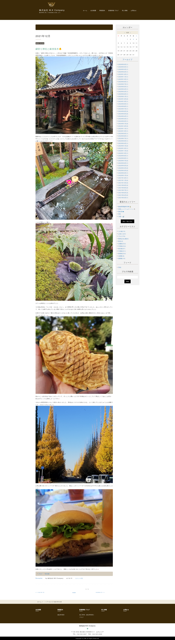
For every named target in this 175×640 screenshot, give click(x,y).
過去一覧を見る (127, 221)
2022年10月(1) (123, 153)
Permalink (39, 578)
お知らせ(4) (122, 234)
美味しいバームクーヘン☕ (126, 209)
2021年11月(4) (123, 180)
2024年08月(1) (123, 106)
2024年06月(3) (123, 111)
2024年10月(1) (123, 101)
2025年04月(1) (123, 89)
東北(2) (120, 241)
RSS (119, 267)
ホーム (85, 10)
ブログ (40, 574)
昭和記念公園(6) (123, 239)
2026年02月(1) (123, 72)
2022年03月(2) (123, 170)
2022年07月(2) (123, 160)
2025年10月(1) (123, 79)
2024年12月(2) (123, 99)
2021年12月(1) (123, 178)
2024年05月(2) (123, 114)
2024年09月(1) (123, 104)
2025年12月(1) (123, 74)
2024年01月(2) (123, 123)
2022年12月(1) (123, 148)
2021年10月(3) (123, 183)
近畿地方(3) (122, 244)
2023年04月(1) (123, 143)
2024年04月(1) (123, 116)
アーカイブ (127, 59)
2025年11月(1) (123, 77)
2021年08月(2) (123, 188)
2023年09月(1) (123, 133)
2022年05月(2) (123, 165)
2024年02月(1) (123, 121)
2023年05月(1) (123, 141)
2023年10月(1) (123, 131)
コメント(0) (79, 578)
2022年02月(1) (123, 173)
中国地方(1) (122, 251)
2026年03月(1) (123, 69)
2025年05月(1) (123, 86)
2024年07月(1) (123, 109)
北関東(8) (121, 256)
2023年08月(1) (123, 136)
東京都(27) (121, 248)
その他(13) (121, 231)
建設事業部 (61, 615)
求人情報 (125, 10)
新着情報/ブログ (84, 609)
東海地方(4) (122, 253)
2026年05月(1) (123, 67)
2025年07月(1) (123, 84)
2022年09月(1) (123, 156)
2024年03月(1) (123, 119)
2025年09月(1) (123, 82)
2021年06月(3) (123, 193)
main (74, 592)
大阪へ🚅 (121, 216)
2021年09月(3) (123, 185)
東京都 (47, 574)
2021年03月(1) (123, 197)
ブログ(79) (121, 236)
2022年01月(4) (123, 175)
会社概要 (93, 10)
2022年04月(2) (123, 168)
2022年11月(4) (123, 151)
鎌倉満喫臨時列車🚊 (124, 206)
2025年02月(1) (123, 94)
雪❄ (119, 214)
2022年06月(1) (123, 163)
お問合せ (133, 10)
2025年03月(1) (123, 91)
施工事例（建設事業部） (87, 615)
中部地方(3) (122, 246)
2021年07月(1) (123, 190)
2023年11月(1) (123, 128)
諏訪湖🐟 (121, 211)
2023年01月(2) (123, 146)
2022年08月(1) (123, 158)
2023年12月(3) (123, 126)
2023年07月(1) (123, 138)
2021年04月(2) (123, 195)
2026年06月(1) (123, 64)
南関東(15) (121, 258)
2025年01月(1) (123, 96)
